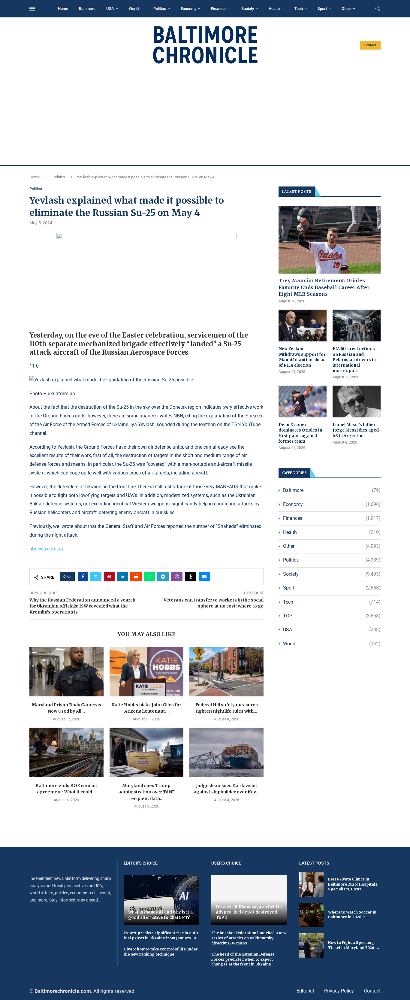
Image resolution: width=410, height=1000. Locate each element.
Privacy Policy (339, 991)
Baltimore (87, 8)
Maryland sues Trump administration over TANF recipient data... (146, 792)
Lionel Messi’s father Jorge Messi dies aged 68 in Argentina (356, 430)
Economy (188, 8)
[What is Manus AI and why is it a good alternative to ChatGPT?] (161, 900)
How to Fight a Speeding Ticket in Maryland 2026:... (353, 945)
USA (110, 8)
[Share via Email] (204, 576)
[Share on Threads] (190, 576)
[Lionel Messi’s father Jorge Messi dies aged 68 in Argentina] (357, 402)
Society (247, 8)
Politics (159, 8)
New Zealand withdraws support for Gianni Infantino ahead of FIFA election (302, 357)
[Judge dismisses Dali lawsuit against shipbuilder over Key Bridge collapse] (226, 752)
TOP (332, 616)
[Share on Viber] (176, 576)
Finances (219, 8)
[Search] (378, 9)
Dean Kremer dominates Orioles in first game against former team (300, 433)
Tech (298, 8)
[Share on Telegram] (163, 576)
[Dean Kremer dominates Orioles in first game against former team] (303, 402)
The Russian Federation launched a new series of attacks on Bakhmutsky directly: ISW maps (248, 938)
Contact (370, 45)
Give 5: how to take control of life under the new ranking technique (161, 951)
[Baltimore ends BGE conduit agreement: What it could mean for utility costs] (66, 752)
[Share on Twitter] (95, 576)
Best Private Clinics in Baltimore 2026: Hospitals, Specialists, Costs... (353, 884)
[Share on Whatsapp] (149, 576)
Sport (322, 8)
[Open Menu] (32, 8)
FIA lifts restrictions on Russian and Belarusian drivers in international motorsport (354, 359)
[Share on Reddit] (136, 576)
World (134, 8)
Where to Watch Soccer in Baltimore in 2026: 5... (352, 915)
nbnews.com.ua (46, 549)
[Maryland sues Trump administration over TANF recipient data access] (147, 752)
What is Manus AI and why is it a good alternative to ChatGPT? (160, 915)
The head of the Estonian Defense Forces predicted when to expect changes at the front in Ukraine (242, 959)
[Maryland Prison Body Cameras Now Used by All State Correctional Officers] (66, 671)
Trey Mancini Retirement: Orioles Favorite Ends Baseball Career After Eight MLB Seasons (324, 287)
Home (63, 8)
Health (274, 8)
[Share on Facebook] (83, 576)
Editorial (305, 991)
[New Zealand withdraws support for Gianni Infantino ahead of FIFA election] (303, 326)
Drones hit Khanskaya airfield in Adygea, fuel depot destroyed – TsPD (249, 912)
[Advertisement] (205, 115)
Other (346, 8)
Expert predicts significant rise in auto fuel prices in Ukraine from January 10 (161, 935)
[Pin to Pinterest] (109, 576)
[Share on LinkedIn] (122, 576)
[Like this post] (69, 576)
